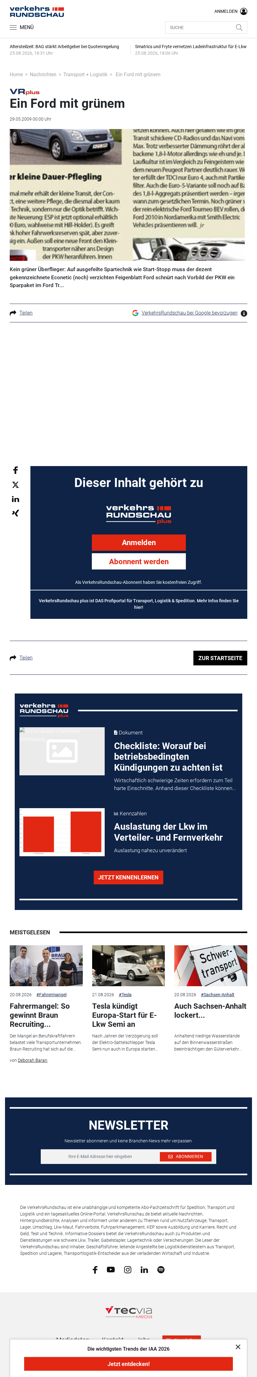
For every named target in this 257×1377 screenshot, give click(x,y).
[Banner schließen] (236, 1346)
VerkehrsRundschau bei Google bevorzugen (190, 313)
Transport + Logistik (85, 74)
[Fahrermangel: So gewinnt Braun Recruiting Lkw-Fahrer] (46, 965)
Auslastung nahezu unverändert (150, 850)
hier (138, 607)
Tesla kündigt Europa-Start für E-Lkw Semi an (124, 1015)
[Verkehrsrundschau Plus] (24, 91)
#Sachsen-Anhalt (217, 994)
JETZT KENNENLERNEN (128, 877)
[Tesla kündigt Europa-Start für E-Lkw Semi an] (128, 965)
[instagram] (127, 1269)
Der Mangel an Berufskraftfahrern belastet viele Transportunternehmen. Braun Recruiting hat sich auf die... (46, 1042)
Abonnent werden (139, 561)
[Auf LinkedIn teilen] (15, 498)
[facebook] (95, 1269)
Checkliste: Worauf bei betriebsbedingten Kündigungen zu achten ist (168, 757)
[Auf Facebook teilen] (15, 469)
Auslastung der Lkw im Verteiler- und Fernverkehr (168, 832)
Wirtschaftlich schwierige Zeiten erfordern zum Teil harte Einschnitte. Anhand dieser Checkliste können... (175, 784)
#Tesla (125, 994)
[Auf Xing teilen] (15, 512)
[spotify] (161, 1269)
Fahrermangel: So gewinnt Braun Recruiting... (40, 1015)
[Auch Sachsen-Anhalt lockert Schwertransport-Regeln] (210, 965)
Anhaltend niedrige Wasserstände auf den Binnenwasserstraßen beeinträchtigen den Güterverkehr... (208, 1042)
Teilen (26, 313)
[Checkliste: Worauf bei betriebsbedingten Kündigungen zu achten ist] (62, 751)
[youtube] (111, 1269)
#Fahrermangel (51, 994)
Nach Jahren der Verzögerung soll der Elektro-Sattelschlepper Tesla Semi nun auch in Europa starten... (125, 1042)
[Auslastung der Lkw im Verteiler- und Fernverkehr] (62, 832)
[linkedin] (144, 1269)
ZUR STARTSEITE (220, 658)
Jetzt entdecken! (129, 1364)
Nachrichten (43, 74)
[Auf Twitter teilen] (15, 484)
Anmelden (139, 542)
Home (16, 74)
